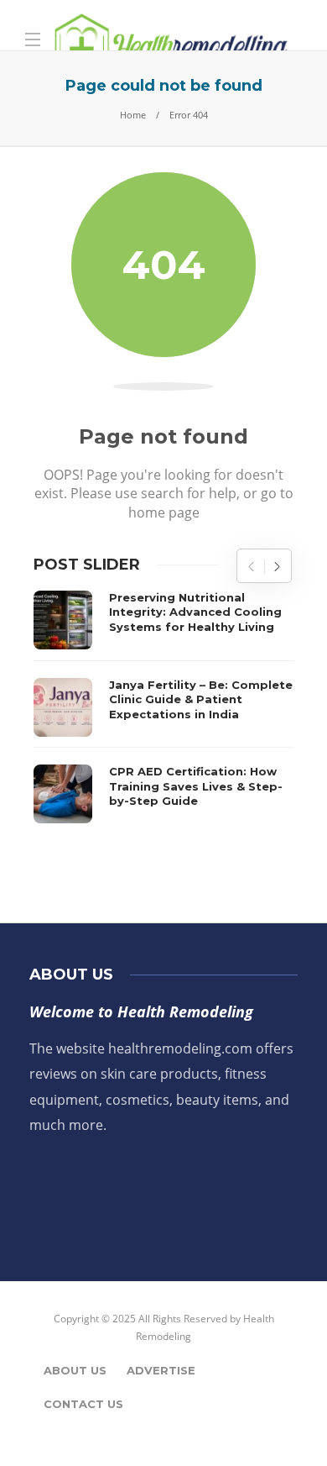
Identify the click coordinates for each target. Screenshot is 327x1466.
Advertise (161, 1370)
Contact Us (83, 1404)
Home (133, 114)
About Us (75, 1370)
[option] (163, 707)
